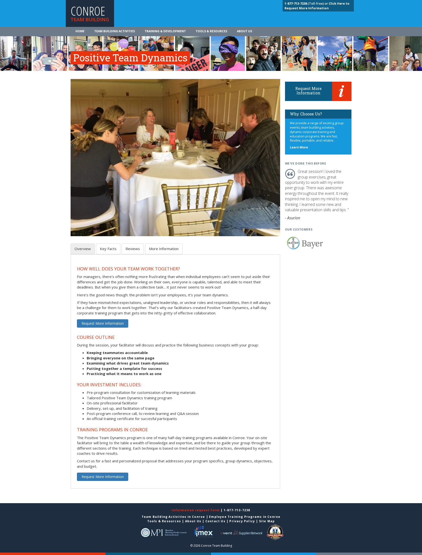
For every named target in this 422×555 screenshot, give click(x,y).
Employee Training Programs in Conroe (244, 517)
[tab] (83, 249)
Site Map (267, 521)
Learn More (299, 147)
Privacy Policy (242, 521)
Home (79, 31)
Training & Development (165, 31)
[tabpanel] (175, 374)
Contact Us (215, 521)
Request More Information (103, 323)
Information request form (196, 510)
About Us (244, 31)
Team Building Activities (114, 31)
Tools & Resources (211, 31)
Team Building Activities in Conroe (173, 517)
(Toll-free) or (307, 3)
